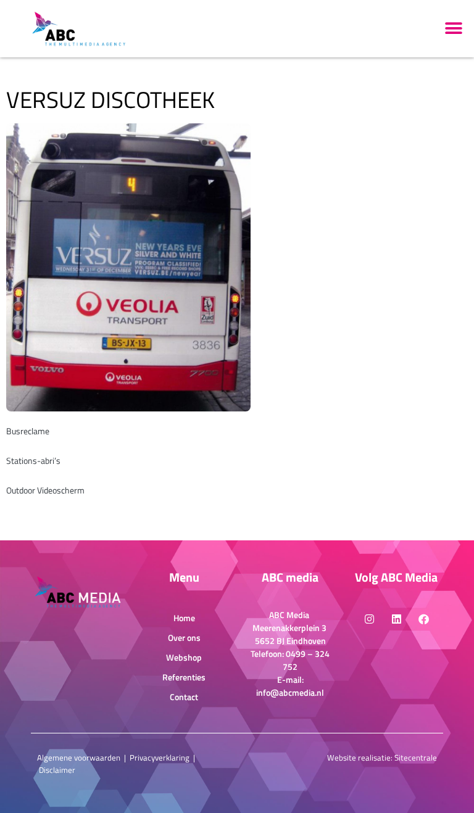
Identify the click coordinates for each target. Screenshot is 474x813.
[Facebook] (423, 618)
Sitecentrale (415, 757)
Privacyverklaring (159, 757)
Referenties (184, 677)
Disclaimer (57, 770)
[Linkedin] (396, 618)
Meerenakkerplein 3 (290, 627)
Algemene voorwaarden (78, 757)
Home (184, 617)
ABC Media (290, 614)
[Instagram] (369, 618)
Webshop (184, 657)
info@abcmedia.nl (290, 692)
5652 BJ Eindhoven (290, 640)
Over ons (184, 637)
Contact (184, 696)
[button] (454, 29)
